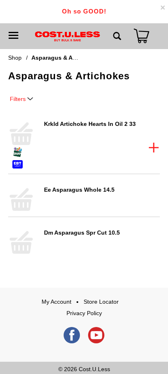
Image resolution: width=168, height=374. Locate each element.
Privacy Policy (84, 313)
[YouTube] (96, 335)
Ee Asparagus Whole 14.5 (79, 189)
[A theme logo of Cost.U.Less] (67, 36)
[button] (154, 147)
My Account (56, 301)
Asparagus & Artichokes (65, 57)
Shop (15, 57)
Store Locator (101, 301)
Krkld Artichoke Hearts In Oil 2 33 (90, 124)
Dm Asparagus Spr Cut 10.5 (82, 232)
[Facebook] (72, 335)
